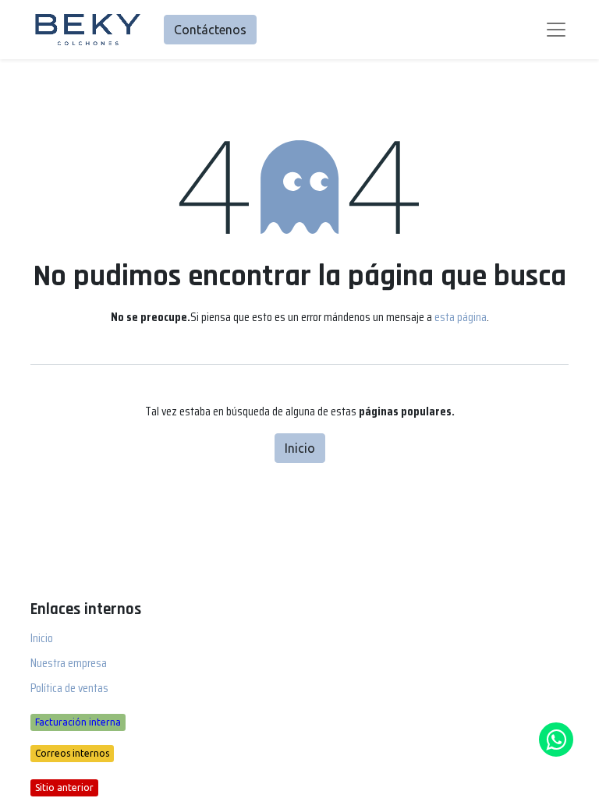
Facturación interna (78, 722)
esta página (460, 317)
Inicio (300, 448)
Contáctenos (210, 30)
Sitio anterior (64, 787)
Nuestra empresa (68, 663)
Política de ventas (69, 687)
